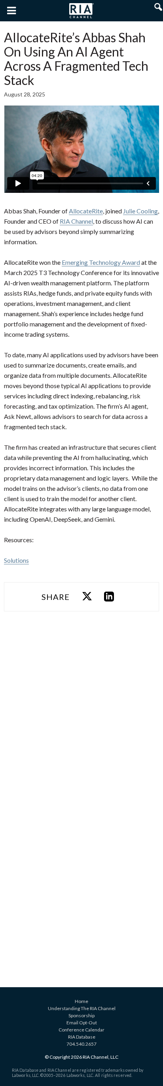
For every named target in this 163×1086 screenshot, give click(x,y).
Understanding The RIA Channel (82, 1008)
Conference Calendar (81, 1030)
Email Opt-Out (81, 1023)
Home (81, 1001)
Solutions (16, 560)
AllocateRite (86, 211)
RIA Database (81, 1037)
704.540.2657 (81, 1044)
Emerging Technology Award (101, 262)
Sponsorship (81, 1015)
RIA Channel (76, 221)
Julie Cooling (140, 211)
